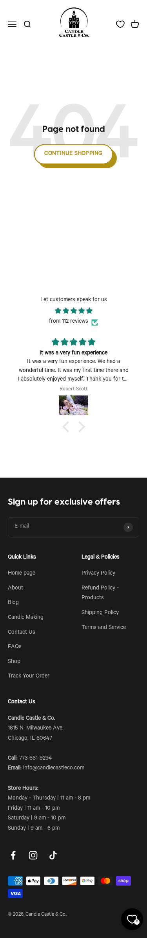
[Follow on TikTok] (53, 855)
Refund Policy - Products (100, 594)
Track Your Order (28, 677)
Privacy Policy (98, 574)
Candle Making (26, 618)
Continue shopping (73, 154)
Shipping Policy (100, 613)
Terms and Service (104, 628)
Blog (13, 603)
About (15, 589)
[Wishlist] (120, 24)
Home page (21, 574)
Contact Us (21, 633)
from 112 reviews (68, 322)
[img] (73, 312)
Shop (14, 662)
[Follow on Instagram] (33, 855)
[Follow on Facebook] (13, 855)
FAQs (15, 647)
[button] (67, 426)
